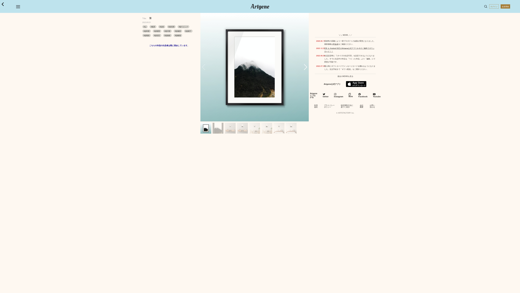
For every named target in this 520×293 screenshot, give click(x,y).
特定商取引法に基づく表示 (347, 106)
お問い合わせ (372, 106)
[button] (305, 67)
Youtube (377, 96)
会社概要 (361, 106)
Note (351, 96)
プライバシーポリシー (329, 106)
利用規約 (316, 106)
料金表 (335, 44)
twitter (326, 96)
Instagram (338, 96)
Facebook (363, 96)
